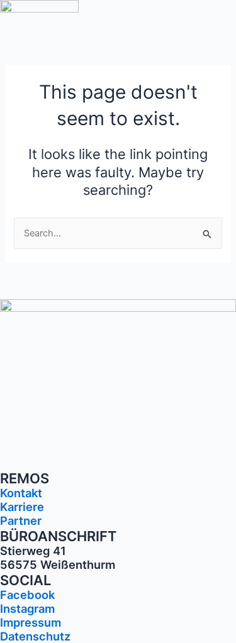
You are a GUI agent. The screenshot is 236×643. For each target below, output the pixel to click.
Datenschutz (35, 636)
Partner (21, 520)
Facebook (27, 595)
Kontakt (21, 493)
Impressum (30, 622)
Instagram (27, 608)
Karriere (22, 507)
